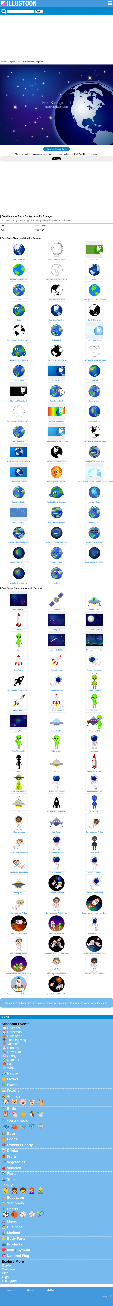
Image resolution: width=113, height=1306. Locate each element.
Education (15, 1197)
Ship (11, 1179)
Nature (12, 1073)
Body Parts (16, 1238)
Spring (11, 1056)
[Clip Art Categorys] (110, 4)
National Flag (18, 1256)
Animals (13, 1096)
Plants (12, 1085)
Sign (5, 1277)
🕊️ (40, 1114)
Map (5, 1273)
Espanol (9, 1290)
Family (7, 1185)
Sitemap (30, 1290)
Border (7, 1265)
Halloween (14, 1036)
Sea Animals (17, 1121)
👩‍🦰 (31, 1190)
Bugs (11, 1133)
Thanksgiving (16, 1040)
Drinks (12, 1151)
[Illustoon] (18, 5)
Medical (13, 1233)
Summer (13, 1060)
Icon (10, 1250)
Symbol (23, 1250)
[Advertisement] (56, 38)
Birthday (13, 1048)
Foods (12, 1139)
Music (12, 1221)
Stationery (15, 1203)
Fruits (12, 1156)
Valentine (13, 1044)
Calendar (13, 1028)
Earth (18, 62)
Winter (11, 1068)
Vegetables (16, 1162)
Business (15, 1227)
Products (14, 1244)
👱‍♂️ (40, 1190)
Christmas (14, 1032)
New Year (14, 1052)
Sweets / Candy (20, 1145)
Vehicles (14, 1168)
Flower (12, 1079)
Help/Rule (50, 1290)
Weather (14, 1091)
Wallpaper (9, 1269)
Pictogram (9, 1281)
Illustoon (4, 62)
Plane (11, 1174)
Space (12, 62)
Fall (9, 1064)
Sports (12, 1209)
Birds (11, 1109)
